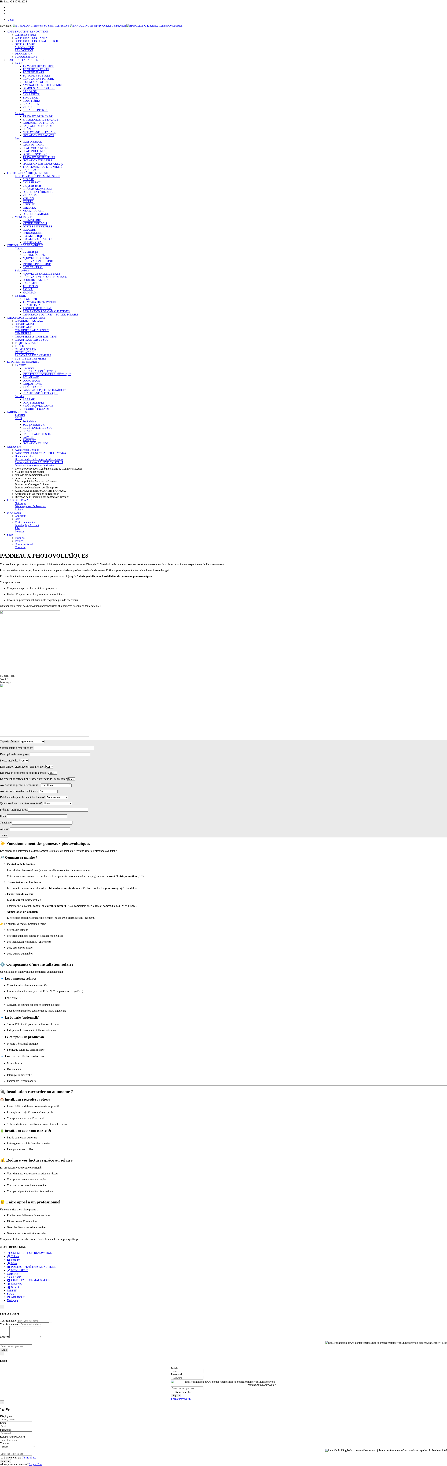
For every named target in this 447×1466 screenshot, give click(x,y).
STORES (28, 201)
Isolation (19, 509)
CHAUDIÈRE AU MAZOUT (32, 330)
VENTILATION (24, 352)
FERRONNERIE (32, 232)
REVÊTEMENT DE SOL (37, 427)
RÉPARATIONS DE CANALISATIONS (46, 311)
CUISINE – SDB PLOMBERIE (25, 245)
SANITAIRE (30, 283)
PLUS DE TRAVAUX (20, 500)
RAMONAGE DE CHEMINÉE (33, 355)
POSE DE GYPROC (35, 154)
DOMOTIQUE (31, 380)
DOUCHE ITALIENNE (36, 279)
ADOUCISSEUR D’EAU (37, 308)
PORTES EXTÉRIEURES (38, 191)
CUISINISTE (30, 251)
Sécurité (19, 396)
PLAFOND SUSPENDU (37, 147)
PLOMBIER (30, 298)
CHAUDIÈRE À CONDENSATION (36, 336)
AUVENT (29, 204)
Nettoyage (20, 503)
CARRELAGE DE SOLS (37, 434)
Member (19, 531)
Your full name (8, 1320)
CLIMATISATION (25, 349)
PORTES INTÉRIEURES (37, 226)
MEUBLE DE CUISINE (37, 264)
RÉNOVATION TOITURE (38, 78)
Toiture (19, 62)
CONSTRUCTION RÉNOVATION (27, 31)
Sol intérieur (29, 421)
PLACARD (29, 229)
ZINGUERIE (30, 97)
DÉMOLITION (24, 53)
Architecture (14, 446)
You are (4, 1443)
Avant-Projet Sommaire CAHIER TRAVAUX (40, 452)
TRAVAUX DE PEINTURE (39, 157)
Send (4, 1350)
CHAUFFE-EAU (33, 305)
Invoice (19, 540)
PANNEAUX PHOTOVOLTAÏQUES (45, 390)
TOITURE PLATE (33, 72)
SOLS (18, 418)
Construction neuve (25, 34)
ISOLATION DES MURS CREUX (43, 163)
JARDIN (20, 415)
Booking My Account (27, 525)
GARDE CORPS (32, 242)
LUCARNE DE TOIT (35, 110)
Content (4, 1336)
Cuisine (19, 248)
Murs (18, 138)
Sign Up (5, 1461)
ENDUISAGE (31, 169)
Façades (19, 113)
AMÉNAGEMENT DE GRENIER (43, 85)
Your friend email (9, 1324)
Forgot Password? (181, 1398)
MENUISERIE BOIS (35, 223)
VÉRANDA (30, 195)
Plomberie (20, 295)
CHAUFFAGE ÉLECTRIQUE (40, 393)
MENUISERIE (23, 217)
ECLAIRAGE (31, 377)
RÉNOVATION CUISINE (38, 261)
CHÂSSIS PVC (32, 182)
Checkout (20, 515)
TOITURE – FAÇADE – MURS (25, 59)
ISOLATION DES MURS (37, 160)
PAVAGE (28, 437)
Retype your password (12, 1436)
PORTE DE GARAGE (36, 213)
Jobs (17, 528)
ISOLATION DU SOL (36, 443)
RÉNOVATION (24, 50)
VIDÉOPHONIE (32, 386)
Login (10, 19)
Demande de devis (25, 456)
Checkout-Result (24, 544)
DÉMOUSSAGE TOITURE (39, 88)
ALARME (29, 399)
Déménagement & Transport (30, 506)
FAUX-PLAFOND (34, 144)
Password (176, 1374)
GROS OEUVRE (25, 44)
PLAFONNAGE (32, 141)
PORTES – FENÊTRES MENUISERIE (29, 173)
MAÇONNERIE (24, 47)
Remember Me (183, 1392)
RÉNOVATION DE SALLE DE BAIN (45, 276)
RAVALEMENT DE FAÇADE (40, 119)
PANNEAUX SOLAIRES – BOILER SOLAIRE (51, 314)
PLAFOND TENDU (34, 151)
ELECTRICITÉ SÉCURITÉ (23, 361)
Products (19, 537)
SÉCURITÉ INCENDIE (36, 408)
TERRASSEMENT (26, 56)
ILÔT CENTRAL (33, 267)
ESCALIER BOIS (33, 235)
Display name (7, 1416)
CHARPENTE (31, 94)
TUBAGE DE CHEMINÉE (30, 358)
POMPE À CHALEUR (28, 342)
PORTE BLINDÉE (34, 402)
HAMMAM (29, 292)
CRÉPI (27, 129)
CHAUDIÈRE (23, 333)
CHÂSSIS (28, 179)
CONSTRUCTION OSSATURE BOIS (37, 40)
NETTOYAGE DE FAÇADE (39, 132)
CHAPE (27, 430)
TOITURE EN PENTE (36, 69)
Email (174, 1367)
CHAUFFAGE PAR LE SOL (31, 339)
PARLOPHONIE (32, 383)
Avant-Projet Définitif (27, 449)
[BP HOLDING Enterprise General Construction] (97, 25)
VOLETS (28, 198)
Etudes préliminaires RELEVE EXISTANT (39, 462)
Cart (17, 518)
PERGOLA (29, 207)
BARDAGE (30, 91)
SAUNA (28, 289)
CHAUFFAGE (23, 327)
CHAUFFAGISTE (25, 323)
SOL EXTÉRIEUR (34, 424)
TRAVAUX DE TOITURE (38, 66)
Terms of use (29, 1457)
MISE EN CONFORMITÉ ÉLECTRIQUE (47, 374)
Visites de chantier (25, 522)
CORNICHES (31, 103)
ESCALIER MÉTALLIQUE (39, 239)
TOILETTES (30, 286)
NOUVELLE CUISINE (36, 257)
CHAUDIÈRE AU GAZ (29, 320)
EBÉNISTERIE (32, 220)
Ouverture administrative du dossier (34, 465)
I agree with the (19, 1457)
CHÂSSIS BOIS (32, 185)
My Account (14, 512)
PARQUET (29, 440)
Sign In (176, 1395)
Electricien (28, 367)
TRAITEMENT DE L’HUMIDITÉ (43, 166)
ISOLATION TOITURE (36, 81)
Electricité (20, 364)
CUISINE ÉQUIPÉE (34, 254)
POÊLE (19, 345)
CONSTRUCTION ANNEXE (32, 37)
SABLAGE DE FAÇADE (38, 125)
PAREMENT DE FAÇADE (38, 122)
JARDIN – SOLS (17, 412)
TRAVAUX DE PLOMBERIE (40, 301)
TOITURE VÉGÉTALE (36, 75)
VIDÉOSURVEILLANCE (38, 405)
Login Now (35, 1464)
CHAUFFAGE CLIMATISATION (26, 317)
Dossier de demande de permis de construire (39, 459)
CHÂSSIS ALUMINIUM (37, 188)
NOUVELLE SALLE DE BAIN (41, 273)
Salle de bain (22, 270)
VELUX (27, 107)
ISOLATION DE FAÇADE (38, 135)
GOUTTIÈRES (31, 100)
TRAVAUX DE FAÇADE (38, 116)
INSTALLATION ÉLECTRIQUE (42, 371)
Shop (10, 534)
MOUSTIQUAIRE (33, 210)
